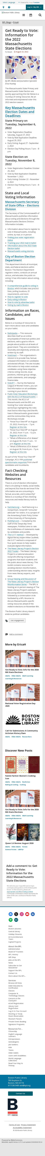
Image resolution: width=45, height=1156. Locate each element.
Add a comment (16, 634)
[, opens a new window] (13, 1115)
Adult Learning (27, 676)
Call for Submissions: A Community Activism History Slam (21, 731)
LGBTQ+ (21, 849)
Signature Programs (16, 1024)
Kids (10, 1047)
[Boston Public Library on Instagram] (22, 914)
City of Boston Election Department (20, 258)
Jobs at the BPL (14, 960)
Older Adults (16, 676)
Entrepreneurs (14, 1039)
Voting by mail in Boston (18, 305)
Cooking (23, 785)
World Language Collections (14, 1059)
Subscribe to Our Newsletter (15, 966)
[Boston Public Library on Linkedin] (33, 914)
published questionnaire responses (18, 461)
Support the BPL (15, 970)
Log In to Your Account (17, 1011)
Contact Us (12, 973)
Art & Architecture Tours (15, 938)
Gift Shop (12, 957)
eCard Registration (15, 1003)
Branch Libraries (14, 928)
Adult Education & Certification (15, 987)
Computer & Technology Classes (16, 994)
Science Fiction (10, 849)
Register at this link (18, 427)
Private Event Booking (17, 1021)
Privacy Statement (28, 1125)
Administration (14, 949)
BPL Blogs (6, 22)
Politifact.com (13, 521)
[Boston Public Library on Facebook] (11, 914)
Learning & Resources (13, 679)
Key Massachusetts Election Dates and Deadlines (20, 112)
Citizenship (12, 1031)
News (10, 963)
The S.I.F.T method (15, 534)
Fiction (24, 847)
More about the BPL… (17, 976)
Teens (11, 1050)
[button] (3, 7)
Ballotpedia (12, 333)
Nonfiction (26, 782)
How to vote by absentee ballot (21, 302)
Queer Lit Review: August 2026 (19, 843)
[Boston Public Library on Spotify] (11, 920)
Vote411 (11, 383)
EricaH (16, 22)
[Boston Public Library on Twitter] (16, 914)
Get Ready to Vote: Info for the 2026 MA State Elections (22, 671)
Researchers (27, 737)
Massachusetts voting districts (21, 251)
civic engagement (17, 621)
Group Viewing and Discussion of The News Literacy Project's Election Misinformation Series (23, 582)
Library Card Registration (13, 1007)
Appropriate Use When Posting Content (20, 892)
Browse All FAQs (15, 983)
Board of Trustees (15, 951)
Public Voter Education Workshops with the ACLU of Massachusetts (23, 395)
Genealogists (13, 1042)
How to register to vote (18, 297)
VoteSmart (12, 355)
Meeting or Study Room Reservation (15, 1015)
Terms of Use (14, 1125)
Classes (11, 990)
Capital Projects (14, 942)
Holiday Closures (15, 934)
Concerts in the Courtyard (14, 999)
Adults (7, 676)
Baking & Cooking (11, 785)
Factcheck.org (13, 507)
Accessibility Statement (22, 1128)
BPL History (13, 954)
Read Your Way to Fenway (15, 1064)
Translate (36, 2)
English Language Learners (15, 1035)
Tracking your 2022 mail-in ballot (22, 243)
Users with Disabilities (17, 1055)
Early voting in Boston (17, 299)
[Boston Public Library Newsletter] (16, 920)
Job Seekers (13, 1044)
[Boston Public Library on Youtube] (27, 914)
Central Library (14, 931)
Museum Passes (15, 1019)
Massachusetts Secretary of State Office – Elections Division (22, 205)
